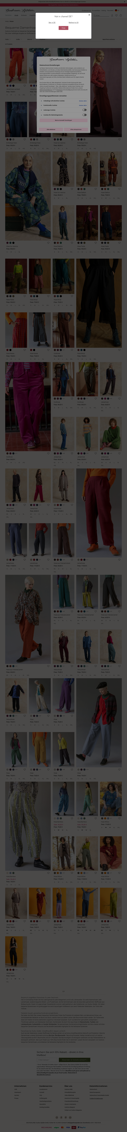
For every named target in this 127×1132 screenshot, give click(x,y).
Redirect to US (73, 22)
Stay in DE (52, 22)
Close (63, 28)
